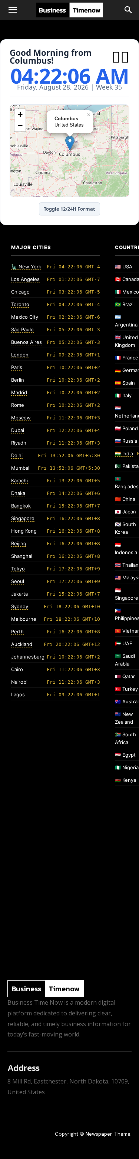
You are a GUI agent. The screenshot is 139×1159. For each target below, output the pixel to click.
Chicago (20, 292)
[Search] (128, 10)
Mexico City (24, 317)
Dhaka (18, 493)
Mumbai (20, 468)
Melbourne (23, 619)
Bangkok (21, 506)
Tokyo (18, 569)
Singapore (22, 518)
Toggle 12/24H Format (69, 208)
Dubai (17, 430)
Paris (16, 367)
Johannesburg (27, 657)
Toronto (20, 304)
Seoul (17, 581)
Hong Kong (24, 531)
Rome (17, 405)
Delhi (17, 455)
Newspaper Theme (108, 1133)
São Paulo (22, 329)
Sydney (19, 606)
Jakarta (19, 594)
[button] (12, 10)
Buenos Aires (26, 342)
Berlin (17, 380)
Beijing (18, 543)
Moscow (21, 418)
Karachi (19, 480)
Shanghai (21, 556)
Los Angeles (25, 279)
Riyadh (18, 443)
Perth (17, 631)
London (20, 355)
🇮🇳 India (124, 453)
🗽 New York (26, 266)
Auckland (21, 644)
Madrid (19, 392)
